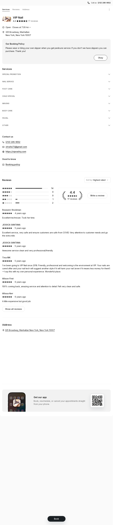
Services (6, 9)
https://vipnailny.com (16, 151)
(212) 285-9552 (104, 3)
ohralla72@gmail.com (16, 147)
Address (25, 9)
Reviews (16, 9)
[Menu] (109, 9)
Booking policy (13, 164)
